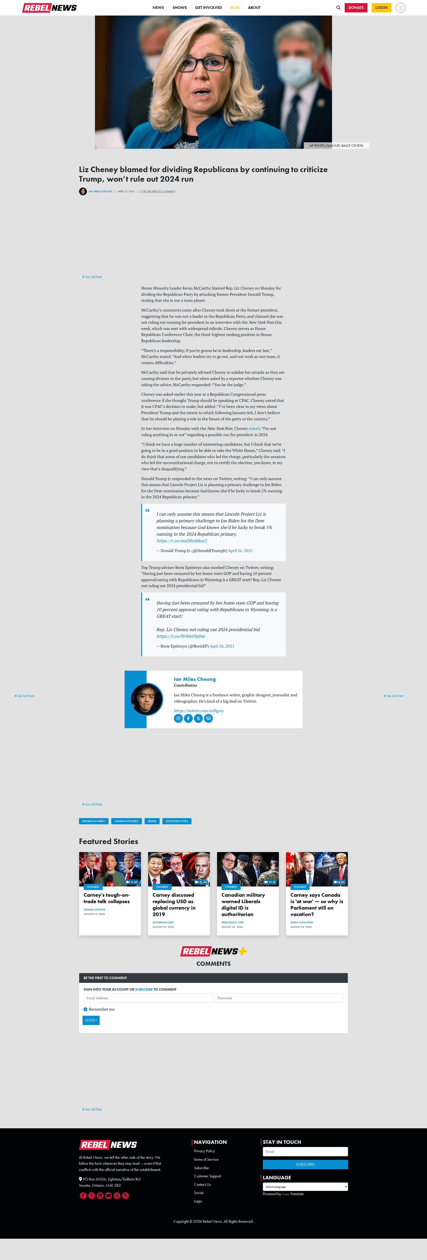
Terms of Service (206, 1159)
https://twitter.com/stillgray (199, 710)
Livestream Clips (163, 922)
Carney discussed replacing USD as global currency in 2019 (174, 904)
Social (198, 1192)
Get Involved (208, 7)
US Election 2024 (177, 821)
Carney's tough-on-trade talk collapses (107, 898)
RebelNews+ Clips (233, 922)
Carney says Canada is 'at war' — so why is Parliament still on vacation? (316, 904)
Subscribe (201, 1168)
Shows (180, 7)
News (158, 7)
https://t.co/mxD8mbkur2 (181, 540)
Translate (297, 1193)
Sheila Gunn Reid (301, 922)
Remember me (102, 1009)
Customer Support (207, 1176)
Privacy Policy (204, 1151)
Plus (235, 7)
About (254, 7)
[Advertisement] (32, 624)
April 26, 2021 (240, 550)
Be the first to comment (159, 191)
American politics (126, 821)
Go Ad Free (25, 696)
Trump (152, 821)
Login (198, 1201)
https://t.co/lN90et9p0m (180, 636)
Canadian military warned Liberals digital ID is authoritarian (243, 904)
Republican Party (94, 821)
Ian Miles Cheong (100, 191)
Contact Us (202, 1184)
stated (254, 428)
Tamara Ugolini (94, 909)
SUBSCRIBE (144, 989)
